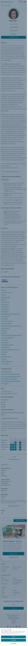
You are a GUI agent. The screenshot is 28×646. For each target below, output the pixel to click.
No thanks (13, 640)
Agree (13, 636)
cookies (6, 631)
